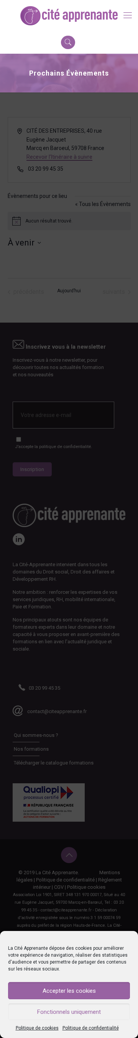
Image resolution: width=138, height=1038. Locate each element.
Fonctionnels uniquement (69, 1011)
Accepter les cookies (69, 990)
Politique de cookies (37, 1028)
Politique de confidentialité (90, 1028)
